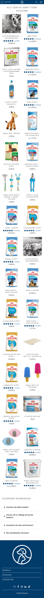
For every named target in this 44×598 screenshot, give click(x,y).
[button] (8, 41)
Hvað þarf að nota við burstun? (19, 525)
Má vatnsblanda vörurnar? (17, 533)
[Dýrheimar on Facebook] (18, 587)
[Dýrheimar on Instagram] (21, 587)
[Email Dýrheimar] (14, 587)
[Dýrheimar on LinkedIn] (25, 587)
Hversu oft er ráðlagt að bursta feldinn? (19, 516)
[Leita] (36, 2)
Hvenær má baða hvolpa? (17, 507)
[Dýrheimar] (22, 2)
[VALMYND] (1, 2)
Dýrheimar (24, 593)
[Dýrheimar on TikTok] (29, 587)
